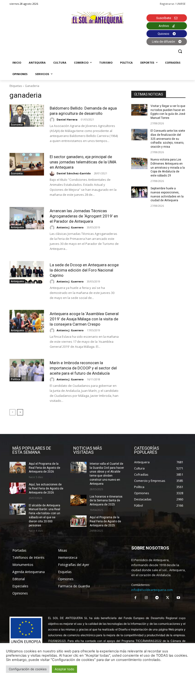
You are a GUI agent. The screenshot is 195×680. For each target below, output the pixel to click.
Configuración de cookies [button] (28, 669)
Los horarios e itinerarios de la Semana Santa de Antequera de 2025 (106, 500)
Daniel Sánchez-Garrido (74, 173)
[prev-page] (12, 412)
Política (15, 379)
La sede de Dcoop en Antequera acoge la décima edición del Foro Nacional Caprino (84, 270)
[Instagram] (146, 598)
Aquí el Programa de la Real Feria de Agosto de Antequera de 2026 (44, 467)
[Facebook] (135, 598)
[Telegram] (157, 598)
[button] (179, 51)
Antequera (17, 227)
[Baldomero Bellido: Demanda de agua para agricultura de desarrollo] (27, 115)
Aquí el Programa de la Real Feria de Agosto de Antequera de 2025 (105, 521)
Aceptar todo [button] (64, 669)
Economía (17, 124)
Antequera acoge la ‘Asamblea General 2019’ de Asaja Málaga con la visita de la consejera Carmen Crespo (84, 319)
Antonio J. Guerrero (70, 227)
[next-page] (20, 412)
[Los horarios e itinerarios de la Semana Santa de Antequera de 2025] (78, 500)
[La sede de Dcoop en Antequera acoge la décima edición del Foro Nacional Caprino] (27, 272)
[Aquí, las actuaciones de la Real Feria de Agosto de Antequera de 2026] (18, 488)
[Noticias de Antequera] (97, 18)
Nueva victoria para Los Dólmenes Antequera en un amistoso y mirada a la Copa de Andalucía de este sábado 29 (168, 167)
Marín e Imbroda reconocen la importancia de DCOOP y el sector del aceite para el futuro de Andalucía (83, 368)
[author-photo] (53, 119)
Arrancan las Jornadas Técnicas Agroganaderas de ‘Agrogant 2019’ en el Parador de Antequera (84, 216)
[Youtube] (178, 598)
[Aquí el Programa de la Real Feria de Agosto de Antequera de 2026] (18, 467)
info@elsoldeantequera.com (152, 590)
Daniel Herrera (67, 119)
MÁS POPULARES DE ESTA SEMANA (31, 450)
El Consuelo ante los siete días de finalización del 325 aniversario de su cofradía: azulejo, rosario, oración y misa (168, 138)
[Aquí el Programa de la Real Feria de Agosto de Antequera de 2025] (78, 521)
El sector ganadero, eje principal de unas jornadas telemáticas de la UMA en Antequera (83, 162)
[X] (167, 598)
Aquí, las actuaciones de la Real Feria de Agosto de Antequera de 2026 (46, 488)
